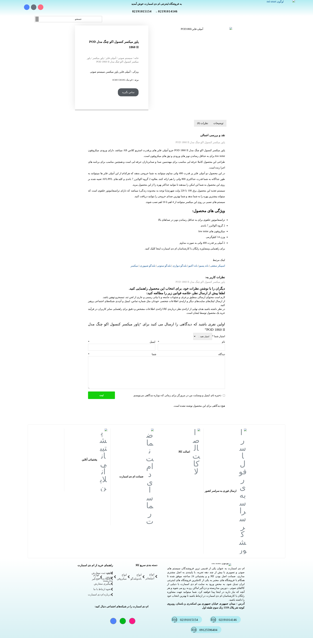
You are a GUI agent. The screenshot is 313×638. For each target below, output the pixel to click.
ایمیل (121, 341)
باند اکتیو (192, 265)
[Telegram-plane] (27, 7)
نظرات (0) (202, 123)
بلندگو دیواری (180, 265)
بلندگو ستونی (164, 265)
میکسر (134, 265)
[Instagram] (40, 7)
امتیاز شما (218, 336)
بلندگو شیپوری (147, 265)
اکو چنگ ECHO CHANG (122, 80)
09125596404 (208, 630)
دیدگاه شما (156, 354)
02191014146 (170, 11)
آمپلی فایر (111, 58)
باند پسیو (203, 265)
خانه (136, 58)
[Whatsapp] (34, 7)
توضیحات (218, 123)
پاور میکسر (98, 58)
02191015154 (144, 11)
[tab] (218, 123)
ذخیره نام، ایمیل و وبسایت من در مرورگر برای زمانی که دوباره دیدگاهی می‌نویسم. (177, 395)
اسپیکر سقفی (217, 265)
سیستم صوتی (125, 58)
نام (191, 341)
